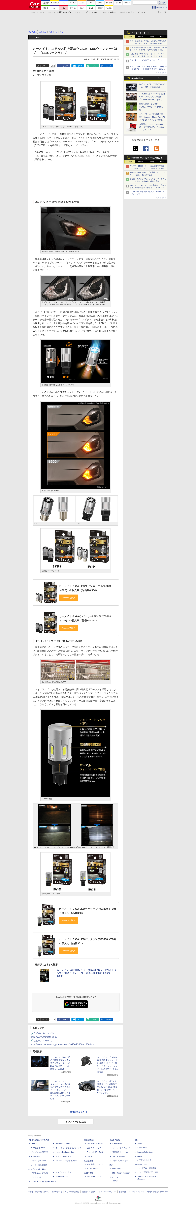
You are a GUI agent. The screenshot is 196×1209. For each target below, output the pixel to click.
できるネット (36, 1177)
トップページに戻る (75, 1121)
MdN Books (116, 1169)
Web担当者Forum (38, 1148)
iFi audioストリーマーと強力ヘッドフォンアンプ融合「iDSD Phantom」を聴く (152, 97)
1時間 (130, 37)
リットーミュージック (95, 1144)
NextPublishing (62, 1177)
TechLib (115, 1181)
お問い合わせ (57, 1192)
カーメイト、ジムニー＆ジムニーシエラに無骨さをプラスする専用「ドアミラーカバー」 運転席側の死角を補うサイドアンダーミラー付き (60, 1090)
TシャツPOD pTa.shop (146, 1168)
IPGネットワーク (141, 1164)
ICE (136, 1140)
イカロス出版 (114, 1140)
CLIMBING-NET (93, 1169)
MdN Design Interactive (121, 1173)
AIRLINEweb (117, 1144)
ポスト (44, 66)
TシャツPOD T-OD (95, 1152)
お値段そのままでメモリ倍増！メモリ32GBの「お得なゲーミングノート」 (151, 127)
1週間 (151, 37)
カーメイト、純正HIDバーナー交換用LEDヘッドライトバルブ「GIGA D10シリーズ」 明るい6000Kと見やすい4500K (86, 973)
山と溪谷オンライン (95, 1164)
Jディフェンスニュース (121, 1148)
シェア (65, 66)
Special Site (137, 78)
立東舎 (89, 1156)
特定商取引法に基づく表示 (157, 1192)
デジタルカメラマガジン (40, 1173)
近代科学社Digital (94, 1177)
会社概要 (122, 1192)
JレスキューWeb (118, 1156)
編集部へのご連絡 (89, 1192)
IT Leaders (35, 1156)
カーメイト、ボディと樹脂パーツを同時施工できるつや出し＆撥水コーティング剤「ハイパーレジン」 (107, 1087)
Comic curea (142, 1148)
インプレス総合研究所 (39, 1152)
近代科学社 (88, 1173)
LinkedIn (108, 66)
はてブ (79, 66)
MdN (111, 1165)
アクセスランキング (140, 33)
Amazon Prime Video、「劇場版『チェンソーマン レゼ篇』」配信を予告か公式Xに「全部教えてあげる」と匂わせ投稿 (147, 174)
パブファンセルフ (144, 1160)
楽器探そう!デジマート (96, 1148)
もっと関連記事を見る (74, 1112)
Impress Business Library (65, 1152)
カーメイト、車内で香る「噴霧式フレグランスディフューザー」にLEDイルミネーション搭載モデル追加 (60, 1063)
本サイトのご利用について (38, 1192)
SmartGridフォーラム (64, 1144)
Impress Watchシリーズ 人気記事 (146, 158)
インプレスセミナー (63, 1156)
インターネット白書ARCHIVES (43, 1182)
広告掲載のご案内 (72, 1192)
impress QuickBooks (145, 1152)
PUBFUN (138, 1156)
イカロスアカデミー (120, 1161)
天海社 (140, 1144)
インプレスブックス (63, 1172)
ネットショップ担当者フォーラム (68, 1148)
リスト (53, 66)
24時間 (140, 37)
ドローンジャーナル (39, 1161)
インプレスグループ (136, 1192)
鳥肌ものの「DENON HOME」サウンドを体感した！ (151, 107)
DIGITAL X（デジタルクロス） (67, 1161)
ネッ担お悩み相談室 (39, 1165)
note (94, 66)
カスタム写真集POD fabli (147, 1172)
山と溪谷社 (88, 1161)
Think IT (34, 1144)
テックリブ (113, 1177)
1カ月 (162, 37)
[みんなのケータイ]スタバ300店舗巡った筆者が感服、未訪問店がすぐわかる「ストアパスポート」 (148, 187)
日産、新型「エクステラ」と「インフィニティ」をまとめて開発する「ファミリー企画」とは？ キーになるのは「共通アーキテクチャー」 (148, 56)
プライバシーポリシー (107, 1192)
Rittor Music (89, 1140)
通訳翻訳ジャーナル (120, 1152)
